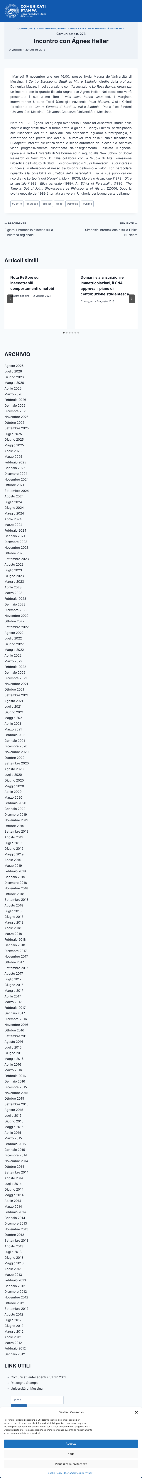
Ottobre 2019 (14, 826)
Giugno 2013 (13, 1257)
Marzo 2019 (13, 865)
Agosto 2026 (14, 366)
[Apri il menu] (134, 11)
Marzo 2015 (13, 1138)
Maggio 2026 (14, 383)
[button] (136, 1412)
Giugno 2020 (14, 780)
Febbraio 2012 (15, 1348)
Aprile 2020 (13, 792)
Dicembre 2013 (15, 1223)
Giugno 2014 (13, 1189)
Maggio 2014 (14, 1195)
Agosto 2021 (13, 701)
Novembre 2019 (16, 820)
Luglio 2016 (13, 1047)
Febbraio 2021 (15, 735)
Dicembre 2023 (15, 542)
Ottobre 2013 (14, 1235)
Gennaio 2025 (14, 468)
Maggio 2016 (14, 1059)
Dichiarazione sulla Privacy (78, 1473)
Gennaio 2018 (14, 945)
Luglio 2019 (13, 843)
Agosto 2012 (13, 1314)
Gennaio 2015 (14, 1150)
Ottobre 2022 (14, 621)
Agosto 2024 (14, 496)
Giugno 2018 (13, 917)
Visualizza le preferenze (71, 1464)
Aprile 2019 (12, 860)
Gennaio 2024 (15, 536)
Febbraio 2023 (15, 598)
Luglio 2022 (13, 638)
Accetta (71, 1443)
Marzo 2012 (13, 1343)
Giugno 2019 (13, 848)
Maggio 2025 (14, 445)
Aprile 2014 (12, 1201)
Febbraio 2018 (15, 939)
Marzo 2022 (13, 661)
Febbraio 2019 (15, 871)
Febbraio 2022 (15, 667)
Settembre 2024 (16, 491)
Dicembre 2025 (15, 411)
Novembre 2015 (16, 1093)
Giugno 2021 (13, 712)
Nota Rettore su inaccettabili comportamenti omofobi (32, 283)
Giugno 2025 (14, 439)
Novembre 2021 (16, 684)
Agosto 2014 (13, 1178)
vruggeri (17, 49)
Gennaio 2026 (15, 405)
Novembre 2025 (16, 417)
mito (59, 203)
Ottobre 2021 (14, 689)
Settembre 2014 (16, 1172)
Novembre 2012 (16, 1297)
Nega (71, 1454)
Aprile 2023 (13, 587)
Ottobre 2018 (14, 894)
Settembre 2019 (16, 831)
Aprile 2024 (13, 519)
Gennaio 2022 (14, 672)
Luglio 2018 (12, 911)
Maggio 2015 (13, 1127)
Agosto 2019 (13, 837)
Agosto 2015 (13, 1110)
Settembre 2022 (16, 627)
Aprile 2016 (12, 1064)
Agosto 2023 (14, 564)
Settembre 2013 (16, 1240)
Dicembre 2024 (15, 474)
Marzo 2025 (13, 456)
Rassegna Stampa (24, 1383)
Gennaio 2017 (14, 1013)
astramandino (21, 295)
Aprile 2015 (12, 1132)
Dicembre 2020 (15, 746)
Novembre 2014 (16, 1161)
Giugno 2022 (14, 644)
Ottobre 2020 (14, 758)
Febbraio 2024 (15, 530)
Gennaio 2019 (14, 877)
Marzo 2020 (13, 797)
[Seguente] (132, 298)
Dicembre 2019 (15, 814)
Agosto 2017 (13, 973)
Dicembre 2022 (15, 610)
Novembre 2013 (16, 1229)
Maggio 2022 (14, 650)
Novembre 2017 (16, 956)
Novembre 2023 (16, 547)
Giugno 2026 (14, 377)
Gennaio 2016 (14, 1081)
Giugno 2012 (13, 1326)
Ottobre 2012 (14, 1303)
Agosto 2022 (13, 633)
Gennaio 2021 (14, 741)
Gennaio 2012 (14, 1354)
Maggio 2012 (13, 1331)
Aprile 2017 (12, 996)
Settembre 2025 (16, 428)
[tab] (64, 332)
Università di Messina (27, 1388)
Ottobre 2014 (14, 1166)
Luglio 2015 (12, 1115)
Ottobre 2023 (14, 553)
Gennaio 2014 (14, 1218)
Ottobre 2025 (14, 422)
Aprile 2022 (12, 655)
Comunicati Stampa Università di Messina (96, 28)
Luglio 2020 (13, 775)
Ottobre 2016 (14, 1030)
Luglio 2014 (13, 1184)
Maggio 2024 (14, 513)
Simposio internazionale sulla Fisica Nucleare (111, 229)
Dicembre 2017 (15, 951)
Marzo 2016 (13, 1070)
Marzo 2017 (13, 1002)
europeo (32, 203)
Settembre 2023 (16, 559)
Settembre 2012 (16, 1309)
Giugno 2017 (13, 985)
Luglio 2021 (12, 706)
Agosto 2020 (14, 769)
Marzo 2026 (13, 394)
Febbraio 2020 (15, 803)
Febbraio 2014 (15, 1212)
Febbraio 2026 (15, 400)
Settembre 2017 (16, 968)
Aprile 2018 (12, 928)
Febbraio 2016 (15, 1076)
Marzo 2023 (13, 593)
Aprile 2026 (13, 388)
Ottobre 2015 (14, 1098)
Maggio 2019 (14, 854)
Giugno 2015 (13, 1121)
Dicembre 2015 (15, 1087)
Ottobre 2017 (14, 962)
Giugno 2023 (14, 576)
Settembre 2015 (16, 1104)
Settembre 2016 (16, 1036)
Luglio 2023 (13, 570)
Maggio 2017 (13, 990)
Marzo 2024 (13, 525)
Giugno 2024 (14, 508)
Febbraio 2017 (15, 1008)
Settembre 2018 (16, 899)
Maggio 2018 (13, 922)
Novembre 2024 (16, 479)
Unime (87, 203)
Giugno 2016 (13, 1053)
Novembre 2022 (16, 616)
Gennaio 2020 (15, 809)
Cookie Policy (55, 1473)
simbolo (72, 203)
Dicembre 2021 (15, 678)
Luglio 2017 (12, 979)
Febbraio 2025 (15, 462)
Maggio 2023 (14, 581)
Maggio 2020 (14, 786)
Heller (47, 203)
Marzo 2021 (13, 729)
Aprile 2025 (12, 451)
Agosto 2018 (13, 905)
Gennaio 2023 (15, 604)
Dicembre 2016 (15, 1019)
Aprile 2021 (12, 723)
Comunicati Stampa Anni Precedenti (42, 28)
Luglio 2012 (12, 1320)
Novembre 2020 (16, 752)
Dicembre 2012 (15, 1291)
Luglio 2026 (13, 371)
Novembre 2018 (16, 888)
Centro (17, 203)
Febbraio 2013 (15, 1280)
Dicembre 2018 (15, 883)
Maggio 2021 (13, 718)
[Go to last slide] (10, 298)
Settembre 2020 (16, 763)
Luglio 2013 (13, 1252)
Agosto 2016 (13, 1042)
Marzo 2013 (13, 1275)
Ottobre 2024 (14, 485)
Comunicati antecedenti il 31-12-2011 (38, 1377)
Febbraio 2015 (15, 1144)
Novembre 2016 (16, 1025)
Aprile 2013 (12, 1269)
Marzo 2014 (13, 1206)
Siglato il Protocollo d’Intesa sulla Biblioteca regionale (28, 229)
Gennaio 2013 (14, 1286)
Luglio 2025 (13, 434)
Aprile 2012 (12, 1337)
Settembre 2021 (16, 695)
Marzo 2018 (13, 934)
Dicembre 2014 (15, 1155)
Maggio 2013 (14, 1263)
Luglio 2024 (13, 502)
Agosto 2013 (13, 1246)
